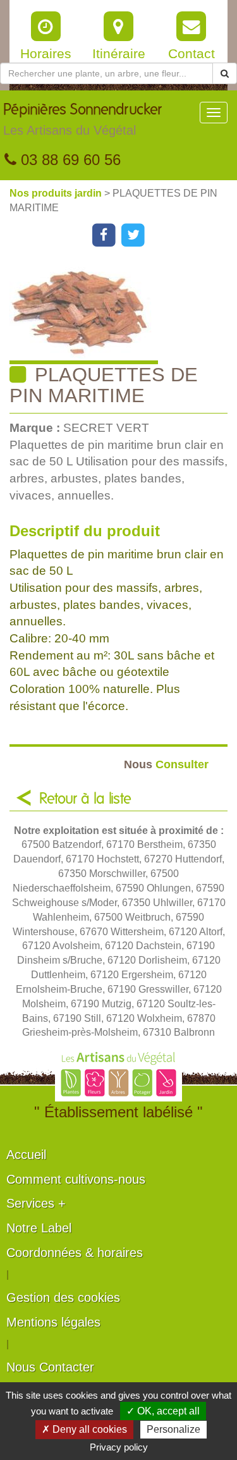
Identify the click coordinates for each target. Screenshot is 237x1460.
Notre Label (38, 1228)
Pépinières (82, 119)
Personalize (173, 1429)
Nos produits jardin (56, 193)
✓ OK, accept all (163, 1411)
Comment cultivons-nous (75, 1179)
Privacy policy (119, 1447)
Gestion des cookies (63, 1297)
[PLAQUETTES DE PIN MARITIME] (123, 313)
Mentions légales (53, 1322)
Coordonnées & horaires (74, 1253)
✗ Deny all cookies (84, 1429)
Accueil (26, 1155)
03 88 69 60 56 (68, 159)
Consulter (166, 764)
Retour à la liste (85, 799)
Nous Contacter (50, 1367)
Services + (36, 1203)
